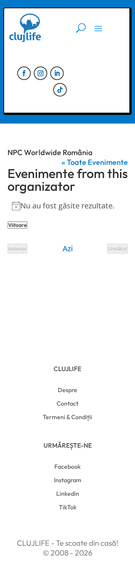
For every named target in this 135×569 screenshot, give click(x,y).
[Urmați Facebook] (24, 73)
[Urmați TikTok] (60, 90)
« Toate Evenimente (95, 162)
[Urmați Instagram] (40, 73)
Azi (68, 249)
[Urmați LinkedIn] (57, 73)
